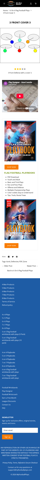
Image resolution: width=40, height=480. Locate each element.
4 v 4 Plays (6, 314)
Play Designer (7, 391)
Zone (25, 261)
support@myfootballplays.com (20, 470)
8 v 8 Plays (6, 328)
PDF (20, 261)
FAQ (3, 408)
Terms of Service (8, 301)
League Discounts (9, 401)
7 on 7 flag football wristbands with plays (10, 376)
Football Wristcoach (9, 394)
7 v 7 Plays (6, 325)
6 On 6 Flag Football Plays (20, 10)
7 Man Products (8, 295)
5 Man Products (8, 288)
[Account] (31, 3)
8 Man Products (8, 298)
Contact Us (6, 405)
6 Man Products (8, 291)
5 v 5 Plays (6, 318)
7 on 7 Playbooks (8, 362)
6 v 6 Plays (6, 321)
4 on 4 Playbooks (8, 352)
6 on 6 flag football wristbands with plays (10, 370)
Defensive (15, 261)
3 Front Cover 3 (9, 13)
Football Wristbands (10, 387)
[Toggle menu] (4, 3)
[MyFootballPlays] (14, 3)
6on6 (8, 261)
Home (5, 10)
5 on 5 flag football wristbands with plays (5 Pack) (13, 333)
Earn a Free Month (9, 398)
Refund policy (7, 305)
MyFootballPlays (23, 474)
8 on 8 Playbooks (8, 366)
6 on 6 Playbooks (8, 359)
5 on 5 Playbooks (8, 356)
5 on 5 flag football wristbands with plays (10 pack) (12, 340)
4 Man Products (8, 284)
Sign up (7, 437)
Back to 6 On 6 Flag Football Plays (20, 270)
